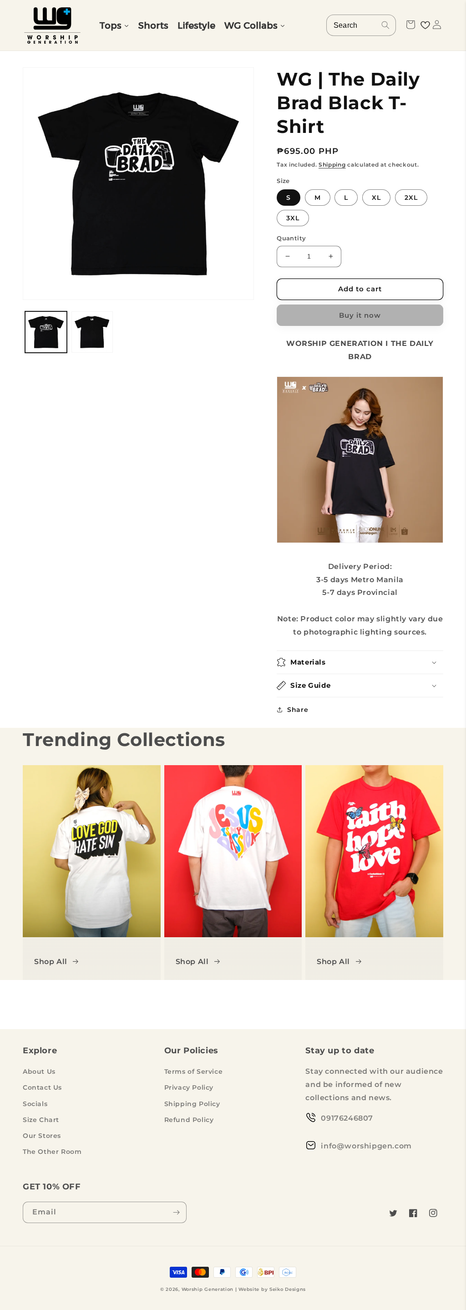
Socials (35, 1104)
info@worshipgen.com (366, 1146)
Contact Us (42, 1087)
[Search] (385, 25)
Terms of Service (193, 1071)
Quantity (291, 238)
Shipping (332, 164)
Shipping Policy (192, 1104)
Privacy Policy (188, 1087)
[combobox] (361, 25)
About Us (39, 1071)
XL (376, 197)
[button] (410, 25)
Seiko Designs (287, 1289)
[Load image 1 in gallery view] (46, 332)
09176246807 (347, 1118)
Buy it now (360, 315)
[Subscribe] (176, 1212)
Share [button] (297, 710)
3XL (292, 218)
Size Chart (41, 1120)
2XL (411, 197)
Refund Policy (189, 1120)
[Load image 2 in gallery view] (92, 332)
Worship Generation (208, 1289)
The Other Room (52, 1152)
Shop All (50, 961)
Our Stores (42, 1136)
